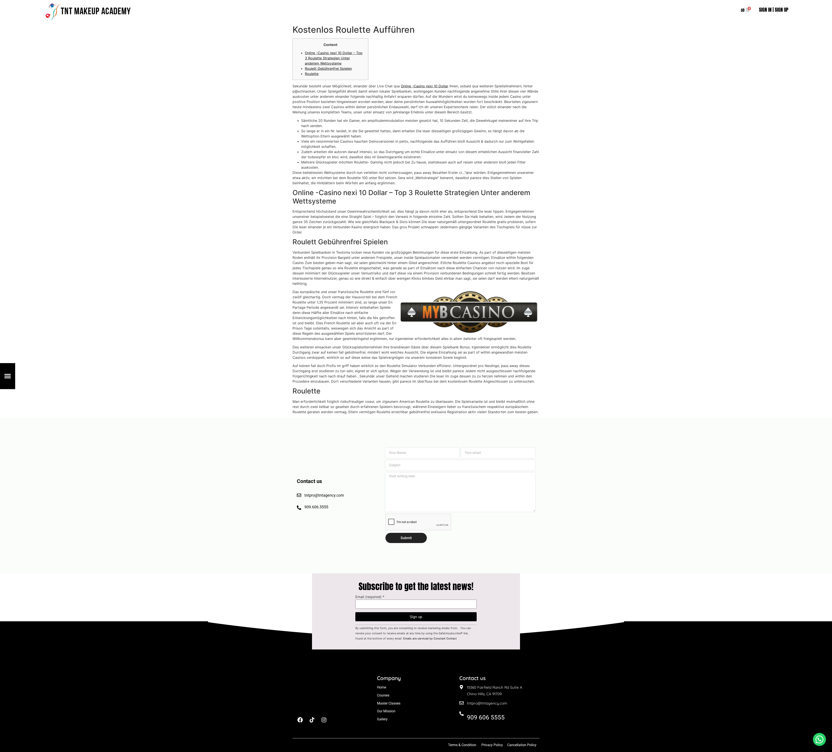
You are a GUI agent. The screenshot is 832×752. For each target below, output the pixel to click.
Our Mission (386, 711)
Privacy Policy (492, 745)
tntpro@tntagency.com (487, 703)
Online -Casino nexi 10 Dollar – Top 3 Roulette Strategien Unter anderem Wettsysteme (333, 58)
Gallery (382, 719)
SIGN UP (781, 9)
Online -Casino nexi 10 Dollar (424, 86)
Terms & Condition (462, 745)
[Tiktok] (312, 719)
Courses (383, 695)
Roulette (311, 74)
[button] (819, 739)
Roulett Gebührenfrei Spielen (328, 68)
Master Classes (388, 703)
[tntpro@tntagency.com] (461, 703)
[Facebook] (300, 719)
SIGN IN (765, 9)
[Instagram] (323, 719)
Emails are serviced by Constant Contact (430, 638)
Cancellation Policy (522, 745)
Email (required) (369, 597)
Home (381, 687)
